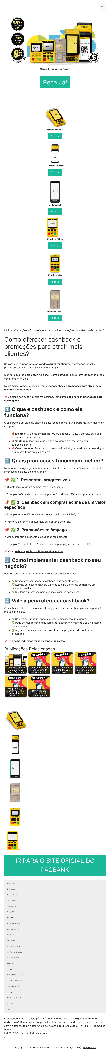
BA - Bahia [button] (10, 963)
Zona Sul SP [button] (11, 900)
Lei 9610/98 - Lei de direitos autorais (25, 1033)
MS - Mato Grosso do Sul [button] (15, 981)
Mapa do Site (89, 1047)
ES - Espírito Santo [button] (13, 935)
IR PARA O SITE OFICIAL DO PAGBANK (55, 865)
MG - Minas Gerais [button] (13, 929)
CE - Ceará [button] (10, 969)
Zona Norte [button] (11, 889)
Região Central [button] (12, 883)
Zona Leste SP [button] (12, 895)
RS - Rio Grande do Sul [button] (14, 952)
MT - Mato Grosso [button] (13, 986)
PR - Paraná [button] (11, 940)
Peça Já (55, 136)
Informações (20, 330)
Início (7, 330)
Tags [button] (8, 1009)
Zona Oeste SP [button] (12, 906)
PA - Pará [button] (10, 1003)
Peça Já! (55, 82)
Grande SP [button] (10, 912)
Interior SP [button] (10, 917)
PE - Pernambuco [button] (13, 958)
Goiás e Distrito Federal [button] (15, 975)
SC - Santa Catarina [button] (14, 946)
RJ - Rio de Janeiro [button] (13, 923)
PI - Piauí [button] (10, 992)
